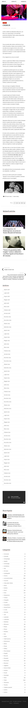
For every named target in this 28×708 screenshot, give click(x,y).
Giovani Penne (7, 607)
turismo (5, 689)
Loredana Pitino (6, 28)
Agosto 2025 (7, 330)
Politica (5, 648)
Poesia (5, 646)
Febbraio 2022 (7, 473)
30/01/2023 (13, 28)
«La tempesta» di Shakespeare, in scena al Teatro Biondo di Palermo (12, 231)
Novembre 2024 (7, 361)
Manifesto (6, 621)
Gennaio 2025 (7, 354)
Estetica (5, 588)
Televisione (6, 682)
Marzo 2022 (6, 469)
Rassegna (6, 658)
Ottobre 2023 (7, 405)
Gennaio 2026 (7, 313)
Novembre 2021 (7, 483)
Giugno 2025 (7, 337)
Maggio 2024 (7, 381)
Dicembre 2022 (7, 439)
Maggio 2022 (7, 463)
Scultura (6, 670)
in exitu (5, 609)
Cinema (5, 575)
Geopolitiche (7, 605)
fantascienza (7, 595)
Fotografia (6, 600)
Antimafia (6, 556)
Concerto (6, 580)
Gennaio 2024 (7, 395)
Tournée (6, 685)
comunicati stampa (8, 578)
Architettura (6, 566)
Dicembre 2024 (7, 357)
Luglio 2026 (6, 293)
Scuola (5, 672)
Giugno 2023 (7, 418)
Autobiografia (7, 573)
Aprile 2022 (6, 466)
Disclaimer (16, 703)
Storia (5, 677)
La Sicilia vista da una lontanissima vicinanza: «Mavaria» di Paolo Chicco (14, 524)
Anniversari (6, 554)
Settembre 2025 (7, 327)
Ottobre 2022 (7, 445)
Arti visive (6, 571)
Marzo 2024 (6, 388)
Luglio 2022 (6, 456)
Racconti (6, 655)
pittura (5, 643)
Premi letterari (7, 651)
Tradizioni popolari (8, 687)
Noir (5, 634)
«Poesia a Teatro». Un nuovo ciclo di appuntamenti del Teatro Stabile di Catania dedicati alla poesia (16, 539)
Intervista (6, 612)
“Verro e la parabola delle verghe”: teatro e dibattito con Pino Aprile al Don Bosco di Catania (13, 253)
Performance (7, 641)
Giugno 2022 (7, 459)
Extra (5, 592)
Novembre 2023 (7, 401)
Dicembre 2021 (7, 480)
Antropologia (7, 558)
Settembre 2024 (7, 367)
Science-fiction (7, 668)
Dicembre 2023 (7, 398)
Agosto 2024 (7, 371)
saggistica (6, 665)
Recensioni (6, 660)
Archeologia (6, 563)
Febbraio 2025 (7, 350)
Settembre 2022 (7, 449)
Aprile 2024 (6, 384)
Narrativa (6, 631)
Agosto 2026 (7, 289)
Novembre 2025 (7, 320)
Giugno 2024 (7, 378)
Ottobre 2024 (7, 364)
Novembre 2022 (7, 442)
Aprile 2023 (6, 425)
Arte (5, 568)
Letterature (6, 619)
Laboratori (6, 617)
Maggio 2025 (7, 340)
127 (12, 202)
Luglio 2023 (6, 415)
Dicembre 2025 (7, 316)
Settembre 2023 (7, 408)
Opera (5, 636)
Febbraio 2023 (7, 432)
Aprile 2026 (6, 303)
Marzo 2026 (6, 306)
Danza (5, 585)
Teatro (4, 22)
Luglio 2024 (6, 374)
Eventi (5, 590)
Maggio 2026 (7, 299)
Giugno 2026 (7, 296)
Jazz (5, 614)
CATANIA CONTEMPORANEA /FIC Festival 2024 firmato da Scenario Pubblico (16, 516)
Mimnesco (6, 624)
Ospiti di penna (7, 638)
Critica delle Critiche (8, 583)
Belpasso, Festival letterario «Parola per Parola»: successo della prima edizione (15, 532)
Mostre (5, 626)
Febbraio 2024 (7, 391)
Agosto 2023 (7, 412)
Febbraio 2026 (7, 310)
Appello (5, 561)
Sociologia (6, 675)
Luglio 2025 (6, 333)
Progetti (5, 653)
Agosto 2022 (7, 452)
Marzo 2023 (6, 429)
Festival (5, 597)
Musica (5, 629)
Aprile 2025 (6, 344)
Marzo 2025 (6, 347)
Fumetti (5, 602)
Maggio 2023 (7, 422)
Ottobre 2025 (7, 323)
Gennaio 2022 (7, 476)
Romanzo (6, 663)
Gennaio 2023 (7, 435)
